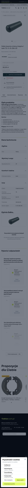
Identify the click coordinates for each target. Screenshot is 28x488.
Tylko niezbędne (8, 480)
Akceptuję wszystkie (9, 484)
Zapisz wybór (20, 480)
